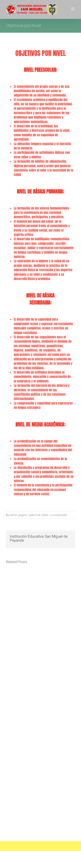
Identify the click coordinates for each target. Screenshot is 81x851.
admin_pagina (18, 515)
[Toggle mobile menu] (73, 9)
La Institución (59, 515)
